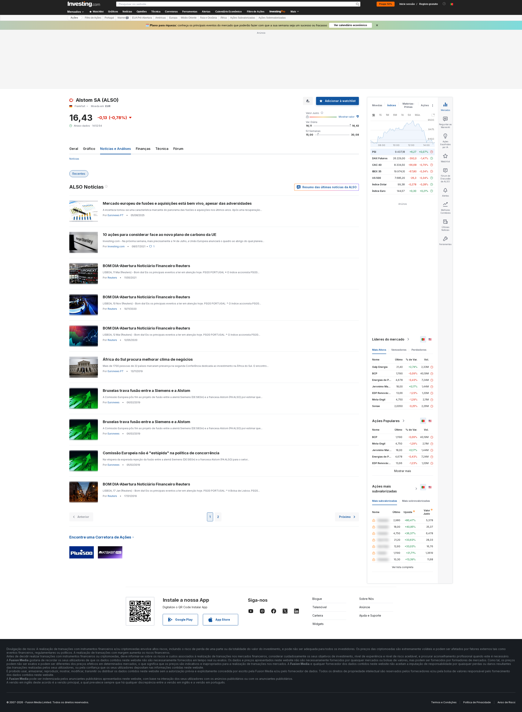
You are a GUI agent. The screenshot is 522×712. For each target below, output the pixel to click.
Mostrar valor (346, 116)
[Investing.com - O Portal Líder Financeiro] (84, 4)
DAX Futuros (379, 158)
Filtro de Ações (255, 11)
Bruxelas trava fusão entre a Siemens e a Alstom (146, 390)
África (223, 17)
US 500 (376, 177)
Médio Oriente (189, 17)
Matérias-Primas (408, 105)
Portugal (109, 17)
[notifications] (444, 4)
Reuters (112, 277)
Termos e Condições (444, 702)
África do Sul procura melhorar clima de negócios (148, 359)
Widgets (318, 624)
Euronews (113, 402)
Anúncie (364, 607)
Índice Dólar (379, 184)
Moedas (377, 105)
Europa (173, 17)
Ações (74, 17)
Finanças (143, 149)
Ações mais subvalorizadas (384, 488)
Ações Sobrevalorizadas (272, 17)
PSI (374, 151)
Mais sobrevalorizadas (416, 500)
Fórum (178, 149)
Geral (73, 149)
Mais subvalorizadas (384, 500)
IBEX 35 (376, 171)
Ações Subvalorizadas (242, 17)
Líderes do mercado (388, 339)
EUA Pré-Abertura (142, 17)
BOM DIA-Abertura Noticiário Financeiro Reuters (146, 266)
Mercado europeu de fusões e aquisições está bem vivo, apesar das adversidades (177, 203)
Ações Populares (386, 421)
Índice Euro (379, 190)
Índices (391, 105)
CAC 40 (377, 164)
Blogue (317, 598)
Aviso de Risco (506, 702)
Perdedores (418, 349)
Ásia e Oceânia (208, 17)
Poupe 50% (385, 4)
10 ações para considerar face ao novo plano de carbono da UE (159, 234)
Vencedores (398, 349)
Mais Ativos (379, 349)
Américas (160, 17)
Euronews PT (116, 215)
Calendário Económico (228, 11)
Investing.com (116, 246)
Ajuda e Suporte (370, 615)
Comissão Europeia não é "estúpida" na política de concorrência (161, 453)
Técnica (161, 149)
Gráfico (89, 149)
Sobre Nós (366, 598)
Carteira (317, 615)
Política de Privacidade (477, 702)
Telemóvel (319, 607)
